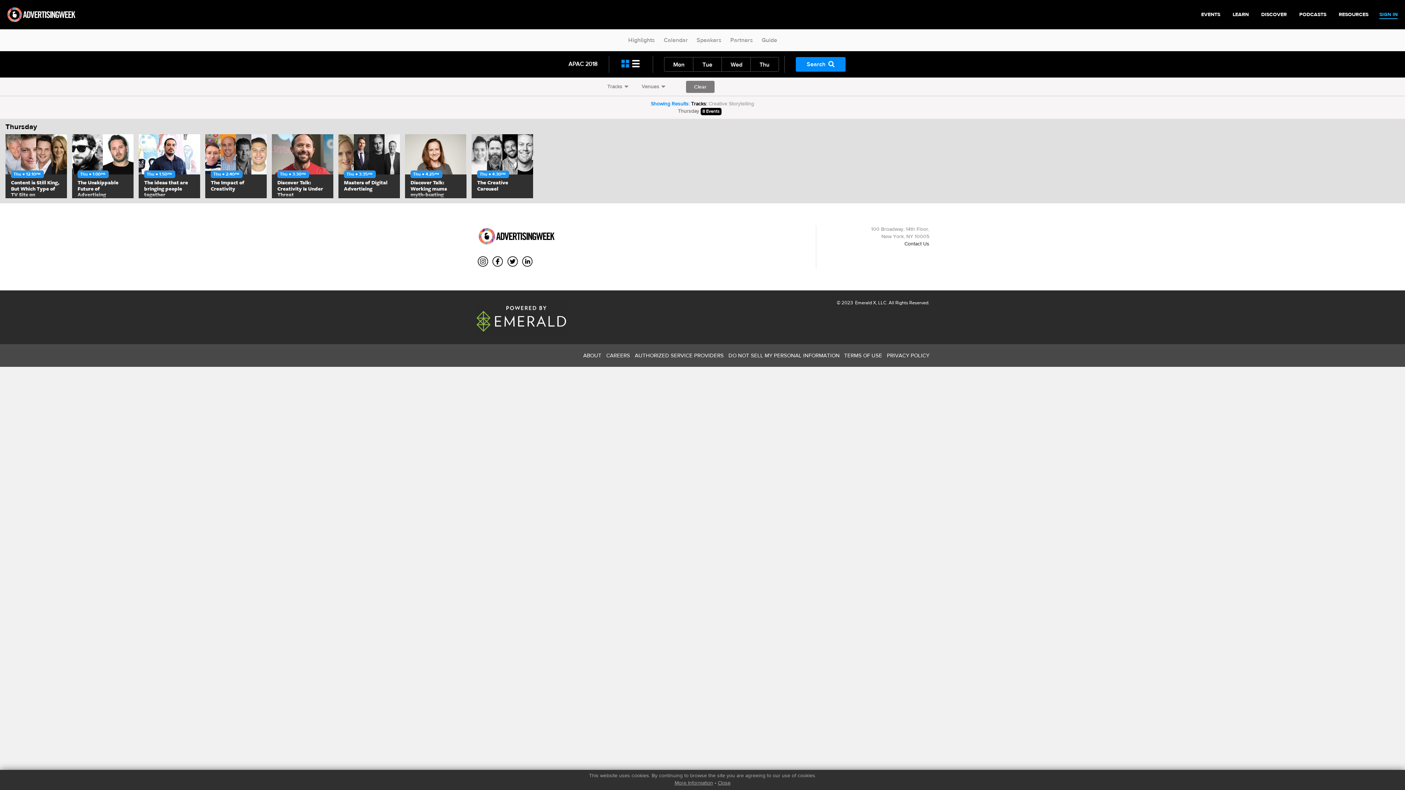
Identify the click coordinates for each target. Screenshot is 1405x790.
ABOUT (592, 355)
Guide (769, 40)
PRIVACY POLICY (908, 355)
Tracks (614, 86)
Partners (741, 40)
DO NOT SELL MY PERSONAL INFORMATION (784, 355)
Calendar (676, 40)
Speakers (709, 40)
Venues (650, 86)
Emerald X (865, 302)
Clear (700, 87)
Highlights (641, 40)
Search (816, 64)
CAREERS (618, 355)
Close (724, 783)
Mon (679, 64)
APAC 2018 (583, 64)
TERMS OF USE (863, 355)
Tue (707, 64)
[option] (36, 166)
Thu (764, 64)
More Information (694, 783)
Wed (736, 64)
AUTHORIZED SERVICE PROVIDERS (679, 355)
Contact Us (916, 244)
